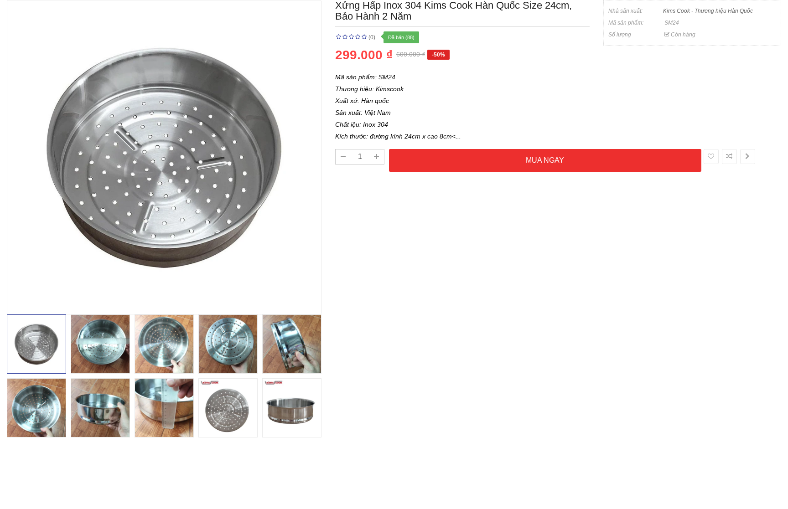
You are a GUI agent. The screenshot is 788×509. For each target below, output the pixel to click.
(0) (371, 37)
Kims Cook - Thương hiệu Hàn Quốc (708, 11)
